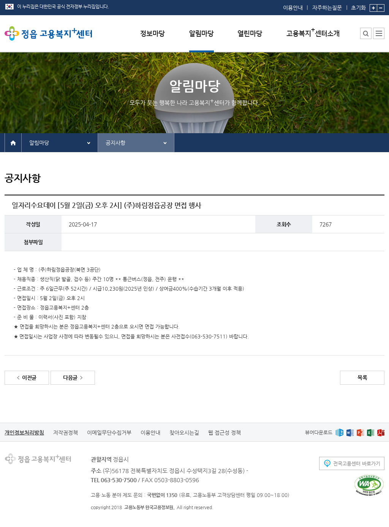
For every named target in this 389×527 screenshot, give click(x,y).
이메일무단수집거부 (109, 432)
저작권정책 (65, 432)
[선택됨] (201, 39)
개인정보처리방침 (24, 432)
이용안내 (293, 8)
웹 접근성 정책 (224, 432)
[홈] (13, 142)
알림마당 (39, 143)
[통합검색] (366, 33)
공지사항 (115, 143)
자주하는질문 (327, 8)
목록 (362, 377)
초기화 (358, 7)
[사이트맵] (378, 33)
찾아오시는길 (184, 432)
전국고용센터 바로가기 (356, 463)
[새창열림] (339, 432)
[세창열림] (369, 485)
